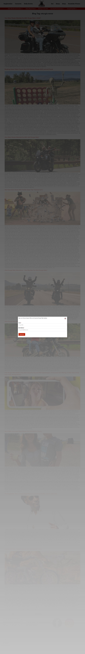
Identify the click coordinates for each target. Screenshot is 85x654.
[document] (42, 327)
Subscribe (22, 334)
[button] (65, 318)
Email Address (21, 327)
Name (20, 322)
